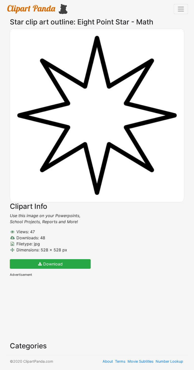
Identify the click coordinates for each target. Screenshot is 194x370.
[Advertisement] (48, 308)
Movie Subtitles (141, 361)
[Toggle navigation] (181, 9)
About (108, 361)
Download (52, 263)
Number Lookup (169, 361)
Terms (120, 361)
